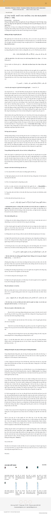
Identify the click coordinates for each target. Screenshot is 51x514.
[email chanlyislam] (30, 501)
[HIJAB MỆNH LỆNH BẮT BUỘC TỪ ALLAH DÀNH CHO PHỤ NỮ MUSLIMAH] (5, 467)
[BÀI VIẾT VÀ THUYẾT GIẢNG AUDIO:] (16, 467)
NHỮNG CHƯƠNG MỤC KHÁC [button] (18, 9)
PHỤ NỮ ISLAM (9, 12)
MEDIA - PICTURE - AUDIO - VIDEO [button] (32, 9)
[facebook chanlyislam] (20, 501)
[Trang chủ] (4, 12)
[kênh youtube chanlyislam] (25, 501)
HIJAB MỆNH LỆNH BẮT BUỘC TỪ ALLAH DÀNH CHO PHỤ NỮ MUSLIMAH (9, 477)
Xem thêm (44, 464)
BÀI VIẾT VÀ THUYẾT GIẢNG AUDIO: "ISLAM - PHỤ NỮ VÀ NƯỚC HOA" (31, 492)
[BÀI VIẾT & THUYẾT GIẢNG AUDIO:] (26, 467)
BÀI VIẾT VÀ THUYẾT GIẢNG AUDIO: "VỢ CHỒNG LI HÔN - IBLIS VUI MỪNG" (20, 492)
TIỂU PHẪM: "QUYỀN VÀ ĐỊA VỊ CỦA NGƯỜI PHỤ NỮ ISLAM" (9, 492)
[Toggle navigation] (46, 3)
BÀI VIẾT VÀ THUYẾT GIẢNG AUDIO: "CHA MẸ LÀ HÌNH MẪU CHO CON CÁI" (41, 492)
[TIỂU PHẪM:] (5, 482)
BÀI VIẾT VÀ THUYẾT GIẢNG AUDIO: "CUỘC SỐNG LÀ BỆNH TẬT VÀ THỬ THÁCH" (41, 477)
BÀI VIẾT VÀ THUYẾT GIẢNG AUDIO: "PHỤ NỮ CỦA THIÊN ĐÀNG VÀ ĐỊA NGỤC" (20, 477)
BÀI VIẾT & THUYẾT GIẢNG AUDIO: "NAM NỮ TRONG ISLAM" (31, 477)
